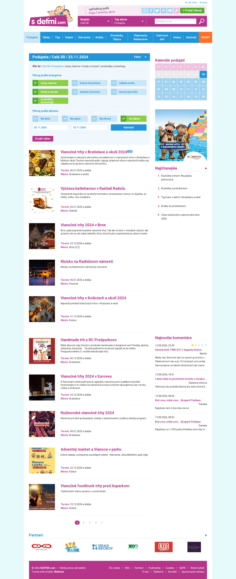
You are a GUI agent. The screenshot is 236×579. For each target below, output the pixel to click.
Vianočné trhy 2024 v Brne (83, 225)
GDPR (182, 568)
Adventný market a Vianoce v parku (91, 450)
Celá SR (45, 66)
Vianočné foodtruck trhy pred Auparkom (95, 486)
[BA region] (181, 135)
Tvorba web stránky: (48, 571)
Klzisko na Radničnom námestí (87, 262)
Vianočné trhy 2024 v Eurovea (86, 377)
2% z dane (114, 568)
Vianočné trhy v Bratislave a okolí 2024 (94, 152)
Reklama (158, 571)
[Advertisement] (181, 279)
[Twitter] (157, 10)
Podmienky (154, 568)
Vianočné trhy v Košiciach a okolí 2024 (93, 298)
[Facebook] (151, 10)
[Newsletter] (170, 10)
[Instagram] (144, 10)
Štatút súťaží (197, 568)
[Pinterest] (163, 10)
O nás (145, 571)
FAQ (127, 568)
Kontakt (172, 571)
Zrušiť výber (43, 138)
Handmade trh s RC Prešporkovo (89, 340)
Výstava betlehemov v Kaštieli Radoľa (93, 189)
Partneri (139, 568)
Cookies (170, 568)
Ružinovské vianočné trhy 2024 (87, 413)
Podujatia (57, 66)
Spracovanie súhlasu (193, 571)
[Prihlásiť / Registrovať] (176, 10)
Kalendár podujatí (170, 60)
